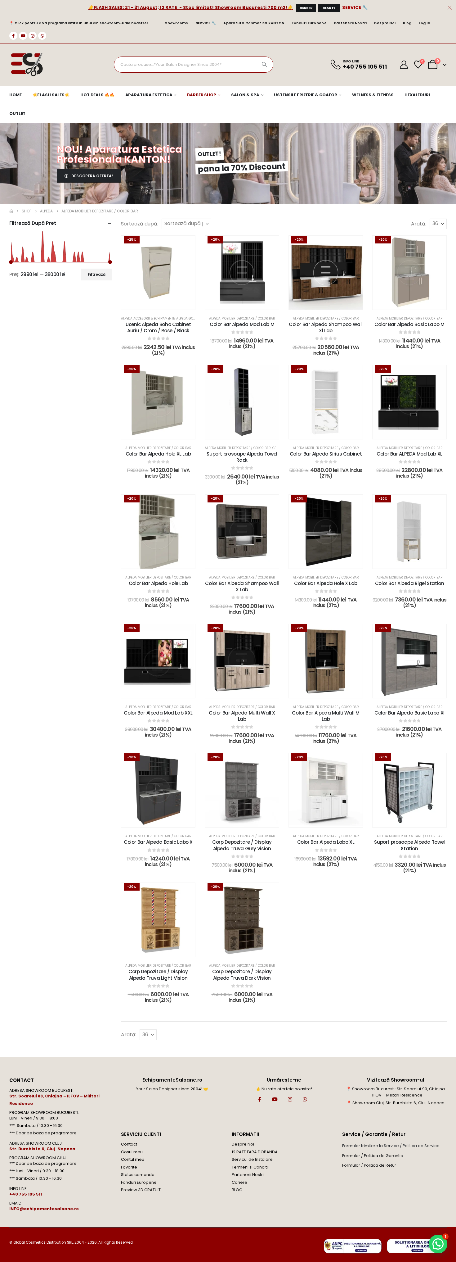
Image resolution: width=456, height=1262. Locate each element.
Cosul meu (132, 1152)
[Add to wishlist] (186, 245)
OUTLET (17, 113)
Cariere (239, 1182)
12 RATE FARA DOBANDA (255, 1152)
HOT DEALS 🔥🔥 (97, 95)
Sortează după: (139, 223)
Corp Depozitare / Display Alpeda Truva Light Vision (158, 974)
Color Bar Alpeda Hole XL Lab (158, 454)
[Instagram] (33, 36)
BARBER (306, 8)
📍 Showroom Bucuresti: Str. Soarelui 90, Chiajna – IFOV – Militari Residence (395, 1092)
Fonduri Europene (309, 22)
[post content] (158, 273)
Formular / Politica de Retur (369, 1165)
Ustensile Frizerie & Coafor (305, 95)
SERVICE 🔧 (355, 7)
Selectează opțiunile (162, 303)
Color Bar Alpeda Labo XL (326, 842)
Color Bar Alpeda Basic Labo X (158, 842)
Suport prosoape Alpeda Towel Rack (242, 457)
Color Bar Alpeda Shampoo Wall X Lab (242, 586)
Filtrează (96, 274)
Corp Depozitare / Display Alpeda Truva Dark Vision (242, 974)
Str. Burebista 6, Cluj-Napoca (42, 1149)
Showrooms (176, 22)
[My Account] (404, 65)
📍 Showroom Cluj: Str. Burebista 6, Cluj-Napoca (395, 1103)
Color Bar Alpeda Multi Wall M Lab (325, 716)
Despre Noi (385, 22)
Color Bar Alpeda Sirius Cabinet (326, 454)
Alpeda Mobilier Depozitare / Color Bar (242, 318)
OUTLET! (209, 153)
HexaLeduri (417, 95)
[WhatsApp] (42, 36)
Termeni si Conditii (250, 1167)
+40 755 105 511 (25, 1194)
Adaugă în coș (330, 433)
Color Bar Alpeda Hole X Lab (325, 583)
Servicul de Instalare (252, 1159)
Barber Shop (201, 95)
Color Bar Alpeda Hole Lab (158, 583)
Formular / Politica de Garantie (372, 1155)
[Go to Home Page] (11, 211)
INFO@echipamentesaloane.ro (44, 1209)
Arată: (418, 223)
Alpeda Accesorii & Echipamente (148, 318)
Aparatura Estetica (148, 95)
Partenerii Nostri (350, 22)
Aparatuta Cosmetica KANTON (253, 22)
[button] (438, 1244)
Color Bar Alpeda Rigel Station (409, 583)
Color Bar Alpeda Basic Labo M (409, 324)
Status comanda (137, 1175)
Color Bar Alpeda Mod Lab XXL (158, 713)
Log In (424, 22)
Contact (129, 1144)
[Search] (264, 64)
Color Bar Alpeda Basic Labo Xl (409, 713)
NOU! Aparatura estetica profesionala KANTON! (119, 154)
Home (15, 95)
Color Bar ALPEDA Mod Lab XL (409, 454)
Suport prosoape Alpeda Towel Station (409, 845)
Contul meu (132, 1159)
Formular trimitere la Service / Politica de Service (391, 1145)
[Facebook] (13, 36)
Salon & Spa (245, 95)
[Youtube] (23, 36)
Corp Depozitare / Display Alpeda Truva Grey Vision (242, 845)
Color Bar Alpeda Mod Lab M (242, 324)
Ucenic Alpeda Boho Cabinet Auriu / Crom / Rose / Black (158, 327)
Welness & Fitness (373, 95)
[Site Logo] (26, 64)
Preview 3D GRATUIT (141, 1190)
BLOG (237, 1190)
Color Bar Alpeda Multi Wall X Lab (242, 716)
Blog (407, 22)
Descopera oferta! (91, 176)
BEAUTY (329, 8)
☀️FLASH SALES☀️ (51, 95)
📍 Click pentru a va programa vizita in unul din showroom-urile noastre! (78, 22)
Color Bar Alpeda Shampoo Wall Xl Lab (326, 327)
